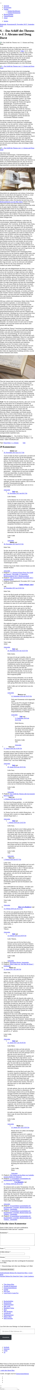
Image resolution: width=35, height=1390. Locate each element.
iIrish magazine (8, 1318)
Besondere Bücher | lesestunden (19, 962)
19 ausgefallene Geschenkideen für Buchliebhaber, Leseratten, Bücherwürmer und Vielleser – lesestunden (17, 1212)
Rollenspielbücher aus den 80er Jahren (11, 202)
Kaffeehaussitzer (9, 1304)
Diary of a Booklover (24, 907)
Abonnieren (5, 1337)
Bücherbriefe (7, 1303)
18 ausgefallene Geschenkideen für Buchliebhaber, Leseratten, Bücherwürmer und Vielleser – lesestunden (17, 1207)
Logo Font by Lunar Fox (11, 1293)
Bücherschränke (8, 14)
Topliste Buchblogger (13, 11)
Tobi (24, 443)
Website (2, 1257)
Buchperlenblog (8, 1301)
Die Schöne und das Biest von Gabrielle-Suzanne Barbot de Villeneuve (19, 1176)
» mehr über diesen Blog (7, 1370)
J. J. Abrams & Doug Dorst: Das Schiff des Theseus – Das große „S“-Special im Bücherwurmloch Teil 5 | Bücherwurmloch (18, 574)
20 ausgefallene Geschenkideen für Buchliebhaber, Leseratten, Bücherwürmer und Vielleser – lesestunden (17, 1217)
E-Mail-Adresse (5, 1252)
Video (22, 51)
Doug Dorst (7, 443)
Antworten (7, 490)
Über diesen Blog (9, 1284)
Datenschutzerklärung (10, 1288)
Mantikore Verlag (9, 1308)
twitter (5, 1350)
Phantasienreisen (9, 1315)
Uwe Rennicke (19, 1182)
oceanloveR (7, 1313)
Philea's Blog (7, 1316)
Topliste (6, 9)
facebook (6, 1347)
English (6, 1289)
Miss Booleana (8, 1311)
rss (4, 1352)
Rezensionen (7, 7)
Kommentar (4, 1232)
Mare (5, 1310)
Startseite (6, 6)
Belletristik (3, 24)
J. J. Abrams (14, 443)
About (5, 18)
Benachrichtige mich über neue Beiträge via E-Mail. (17, 1266)
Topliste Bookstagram (13, 12)
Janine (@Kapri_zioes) (26, 584)
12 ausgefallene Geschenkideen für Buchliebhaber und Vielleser (17, 1179)
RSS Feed (7, 1291)
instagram (6, 1349)
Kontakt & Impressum (10, 1286)
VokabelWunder (8, 16)
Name (2, 1248)
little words (7, 1306)
